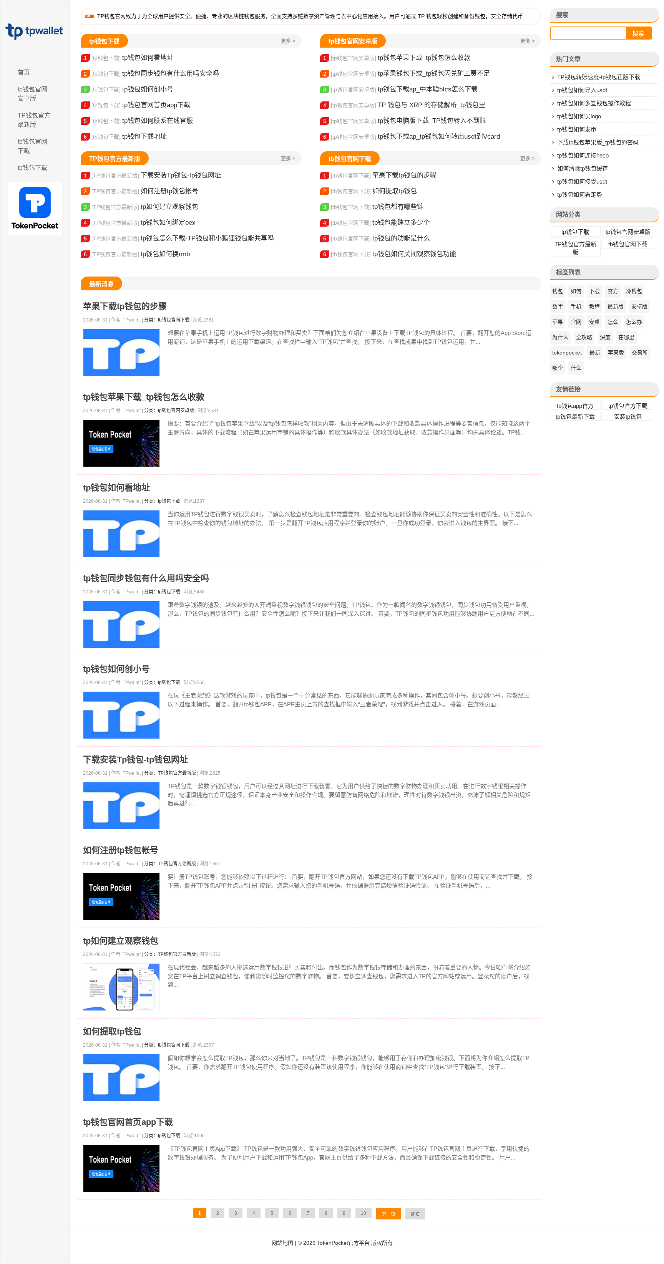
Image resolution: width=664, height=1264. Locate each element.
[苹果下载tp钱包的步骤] (121, 353)
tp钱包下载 (32, 167)
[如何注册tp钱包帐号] (121, 897)
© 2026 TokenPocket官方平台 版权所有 (345, 1243)
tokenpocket (567, 353)
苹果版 (616, 353)
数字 (557, 306)
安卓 (594, 322)
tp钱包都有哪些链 (373, 206)
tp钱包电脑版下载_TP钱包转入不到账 (404, 120)
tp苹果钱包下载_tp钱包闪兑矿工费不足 (406, 73)
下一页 (388, 1214)
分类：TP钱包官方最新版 (170, 773)
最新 (594, 353)
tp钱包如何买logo (579, 116)
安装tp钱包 (628, 416)
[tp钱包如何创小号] (121, 715)
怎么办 (634, 322)
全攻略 (584, 337)
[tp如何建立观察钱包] (121, 987)
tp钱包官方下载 (627, 406)
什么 (576, 368)
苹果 (557, 322)
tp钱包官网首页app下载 (137, 105)
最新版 (616, 306)
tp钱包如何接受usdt (582, 181)
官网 (576, 322)
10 (363, 1213)
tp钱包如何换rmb (137, 254)
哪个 (557, 368)
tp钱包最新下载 (575, 416)
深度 (605, 337)
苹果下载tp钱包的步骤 (380, 175)
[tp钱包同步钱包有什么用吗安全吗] (121, 625)
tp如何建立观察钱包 (141, 206)
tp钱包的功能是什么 (376, 238)
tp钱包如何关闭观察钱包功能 (389, 254)
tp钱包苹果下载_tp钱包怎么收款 (396, 57)
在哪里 (626, 337)
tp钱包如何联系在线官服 (138, 120)
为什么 (560, 337)
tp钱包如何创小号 (128, 89)
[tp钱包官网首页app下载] (121, 1169)
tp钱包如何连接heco (583, 155)
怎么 (613, 322)
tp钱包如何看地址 (128, 57)
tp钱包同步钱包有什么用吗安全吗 (151, 73)
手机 (576, 306)
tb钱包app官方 (575, 406)
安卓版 (639, 306)
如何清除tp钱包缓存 (582, 168)
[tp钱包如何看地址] (121, 534)
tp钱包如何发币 (576, 129)
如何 (576, 291)
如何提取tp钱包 (370, 191)
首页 (24, 72)
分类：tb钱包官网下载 (166, 320)
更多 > (288, 41)
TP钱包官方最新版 (34, 120)
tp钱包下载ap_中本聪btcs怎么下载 (400, 89)
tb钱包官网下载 (32, 146)
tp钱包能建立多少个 (376, 222)
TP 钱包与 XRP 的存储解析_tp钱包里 (404, 105)
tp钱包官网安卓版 (32, 94)
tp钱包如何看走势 (579, 194)
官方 (613, 291)
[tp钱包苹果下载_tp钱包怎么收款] (121, 443)
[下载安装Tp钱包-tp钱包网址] (121, 806)
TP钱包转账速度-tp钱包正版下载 (598, 77)
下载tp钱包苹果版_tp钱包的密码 (598, 142)
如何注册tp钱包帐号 (141, 191)
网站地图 (282, 1243)
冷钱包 (634, 291)
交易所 (640, 353)
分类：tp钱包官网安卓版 (169, 410)
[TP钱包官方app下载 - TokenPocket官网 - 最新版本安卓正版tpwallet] (35, 31)
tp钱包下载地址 (125, 136)
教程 (594, 306)
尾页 (415, 1214)
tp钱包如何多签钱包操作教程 (594, 103)
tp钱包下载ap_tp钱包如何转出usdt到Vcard (411, 136)
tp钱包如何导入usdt (582, 90)
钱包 (557, 291)
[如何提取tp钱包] (121, 1078)
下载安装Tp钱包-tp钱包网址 (152, 175)
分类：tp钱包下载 (162, 501)
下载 (594, 291)
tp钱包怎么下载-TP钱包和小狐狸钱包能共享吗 (179, 238)
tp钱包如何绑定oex (140, 222)
